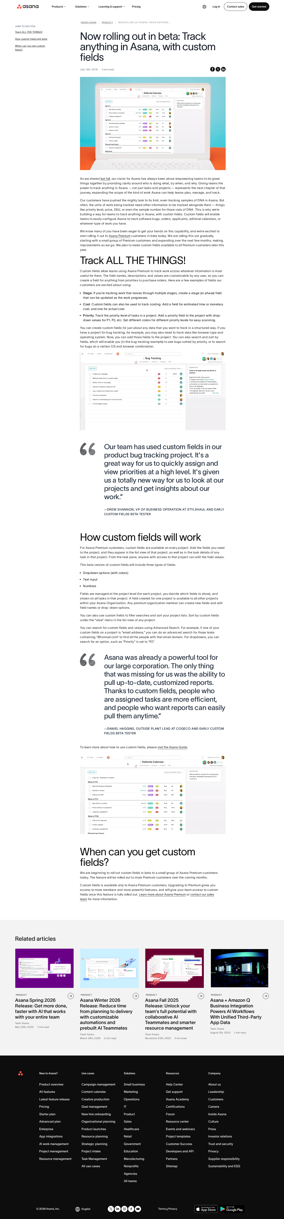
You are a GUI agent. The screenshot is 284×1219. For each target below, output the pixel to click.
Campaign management (98, 1084)
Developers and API (180, 1151)
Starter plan (47, 1114)
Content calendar (94, 1091)
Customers (215, 1099)
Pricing (136, 6)
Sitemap (172, 1166)
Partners (172, 1158)
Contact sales (235, 6)
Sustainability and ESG (224, 1166)
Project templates (178, 1136)
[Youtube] (138, 1209)
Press (212, 1129)
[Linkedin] (118, 1209)
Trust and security (220, 1144)
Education (131, 1151)
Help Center (174, 1084)
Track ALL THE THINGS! (28, 32)
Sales (128, 1121)
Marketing (131, 1091)
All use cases (91, 1166)
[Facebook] (131, 1209)
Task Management (94, 1158)
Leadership (216, 1091)
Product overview (51, 1084)
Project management (53, 1151)
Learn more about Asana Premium (162, 894)
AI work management (54, 1144)
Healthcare (131, 1129)
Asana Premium (119, 236)
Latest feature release (54, 1099)
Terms (162, 1208)
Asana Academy (177, 1099)
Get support (174, 1091)
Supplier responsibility (224, 1158)
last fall (105, 178)
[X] (111, 1209)
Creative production (95, 1099)
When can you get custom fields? (30, 47)
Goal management (94, 1106)
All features (47, 1091)
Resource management (55, 1158)
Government (132, 1144)
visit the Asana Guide (172, 747)
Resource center (177, 1121)
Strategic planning (94, 1144)
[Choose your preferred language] (204, 6)
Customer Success (179, 1144)
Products (57, 6)
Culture (213, 1121)
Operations (131, 1099)
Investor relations (220, 1136)
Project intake (91, 1151)
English (86, 1208)
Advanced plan (50, 1121)
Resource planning (95, 1136)
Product (129, 1114)
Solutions (81, 6)
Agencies (130, 1173)
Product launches (94, 1129)
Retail (128, 1136)
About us (214, 1084)
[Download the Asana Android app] (232, 1209)
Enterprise (46, 1129)
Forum (170, 1114)
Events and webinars (180, 1129)
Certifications (175, 1106)
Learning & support (110, 6)
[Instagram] (124, 1209)
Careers (213, 1106)
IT (125, 1106)
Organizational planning (98, 1121)
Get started (259, 6)
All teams (130, 1181)
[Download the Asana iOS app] (206, 1209)
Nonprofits (131, 1166)
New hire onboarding (96, 1114)
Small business (134, 1084)
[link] (88, 23)
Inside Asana (217, 1114)
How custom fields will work (31, 38)
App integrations (51, 1136)
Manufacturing (134, 1158)
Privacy (213, 1151)
